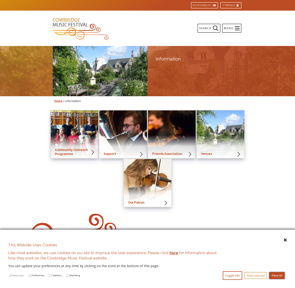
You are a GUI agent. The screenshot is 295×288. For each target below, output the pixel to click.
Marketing (74, 275)
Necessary (18, 275)
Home (58, 101)
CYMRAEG (229, 5)
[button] (231, 28)
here (174, 253)
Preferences (38, 275)
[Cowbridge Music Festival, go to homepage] (100, 28)
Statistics (57, 275)
